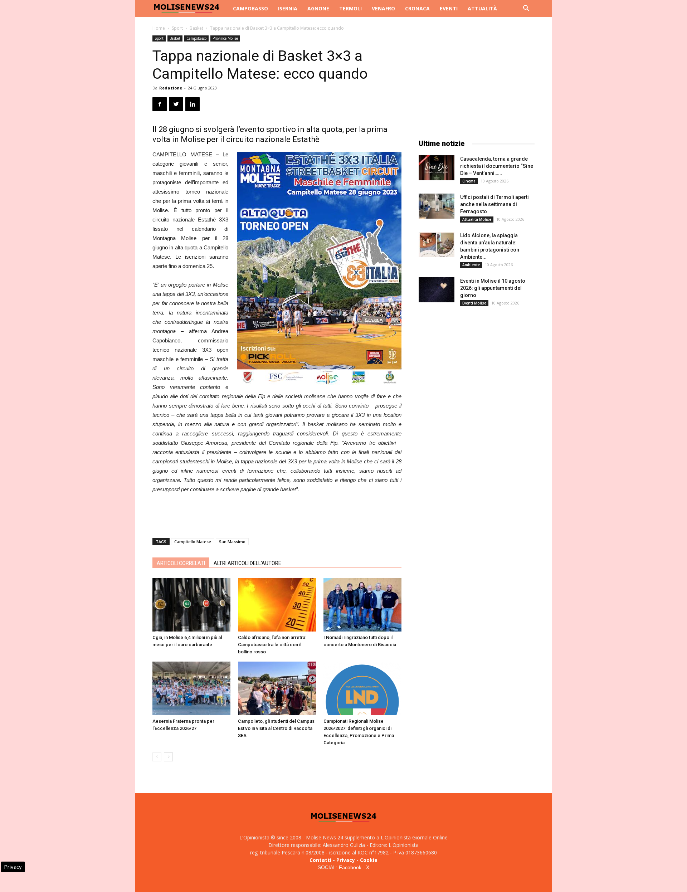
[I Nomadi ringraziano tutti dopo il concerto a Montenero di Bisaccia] (362, 605)
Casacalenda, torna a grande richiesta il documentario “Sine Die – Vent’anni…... (496, 166)
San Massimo (232, 541)
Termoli (350, 8)
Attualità (482, 8)
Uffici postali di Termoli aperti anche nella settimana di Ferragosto (494, 204)
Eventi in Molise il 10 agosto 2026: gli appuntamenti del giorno (492, 288)
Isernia (287, 8)
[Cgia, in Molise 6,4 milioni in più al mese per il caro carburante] (191, 605)
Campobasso (250, 8)
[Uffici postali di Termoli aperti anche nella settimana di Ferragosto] (436, 206)
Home (158, 28)
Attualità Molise (476, 219)
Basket (196, 28)
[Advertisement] (277, 514)
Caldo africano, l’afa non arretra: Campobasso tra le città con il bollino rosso (272, 644)
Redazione (170, 88)
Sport (177, 28)
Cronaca (417, 8)
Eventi (449, 8)
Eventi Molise (474, 303)
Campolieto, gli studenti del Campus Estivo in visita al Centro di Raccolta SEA (276, 728)
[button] (526, 9)
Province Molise (225, 38)
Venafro (383, 8)
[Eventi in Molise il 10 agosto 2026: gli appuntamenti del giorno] (436, 289)
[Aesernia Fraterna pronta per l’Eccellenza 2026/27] (191, 688)
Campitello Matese (192, 541)
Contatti (320, 860)
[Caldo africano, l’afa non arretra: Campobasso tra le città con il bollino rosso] (277, 605)
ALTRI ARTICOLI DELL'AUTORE (247, 563)
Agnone (318, 8)
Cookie (368, 860)
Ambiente (471, 264)
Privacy (345, 860)
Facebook (350, 867)
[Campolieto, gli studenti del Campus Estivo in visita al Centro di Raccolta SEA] (277, 688)
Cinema (469, 181)
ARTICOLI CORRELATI (181, 563)
